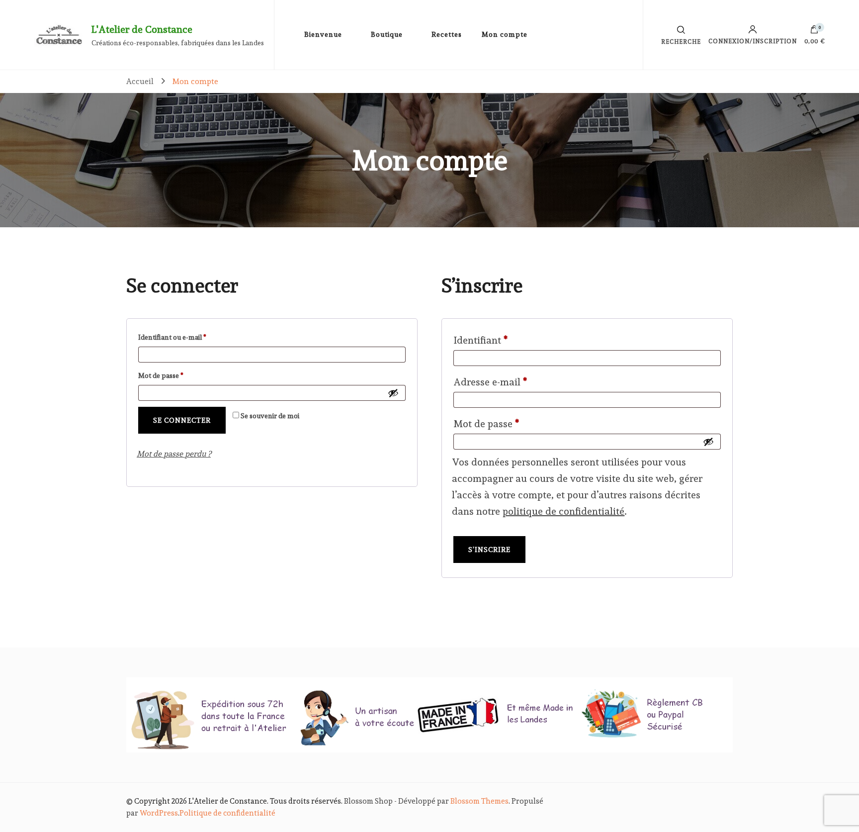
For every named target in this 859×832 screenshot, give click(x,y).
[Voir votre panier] (814, 31)
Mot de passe (178, 375)
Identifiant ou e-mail (189, 337)
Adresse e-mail (515, 381)
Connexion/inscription (752, 41)
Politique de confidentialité (227, 813)
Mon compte (504, 34)
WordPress (159, 813)
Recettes (446, 34)
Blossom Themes (479, 801)
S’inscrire (489, 550)
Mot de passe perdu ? (174, 454)
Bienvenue (323, 34)
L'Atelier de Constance (141, 29)
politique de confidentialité (563, 511)
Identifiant (505, 340)
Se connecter (182, 420)
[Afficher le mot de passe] (393, 392)
